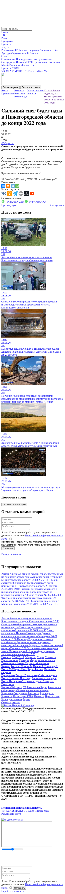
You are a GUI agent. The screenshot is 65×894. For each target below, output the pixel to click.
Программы (8, 675)
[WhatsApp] (17, 186)
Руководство (45, 59)
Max (46, 71)
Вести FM (7, 669)
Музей (5, 65)
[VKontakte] (3, 186)
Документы (27, 65)
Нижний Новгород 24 (45, 666)
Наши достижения (26, 59)
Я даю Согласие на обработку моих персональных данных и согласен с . (32, 535)
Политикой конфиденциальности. (21, 807)
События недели (47, 675)
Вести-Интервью (11, 681)
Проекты (6, 44)
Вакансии (14, 65)
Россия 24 (26, 666)
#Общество (7, 143)
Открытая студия (31, 681)
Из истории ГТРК (23, 696)
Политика (50, 657)
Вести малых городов (44, 678)
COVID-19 (18, 657)
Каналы (5, 666)
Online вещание (10, 87)
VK (3, 71)
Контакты (54, 62)
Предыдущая (8, 205)
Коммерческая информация (32, 690)
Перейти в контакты (12, 891)
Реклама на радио (29, 50)
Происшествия (9, 660)
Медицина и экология (42, 660)
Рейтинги (32, 53)
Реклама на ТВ (9, 50)
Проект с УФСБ (10, 68)
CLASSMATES (14, 71)
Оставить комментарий (14, 504)
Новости (6, 32)
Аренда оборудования (13, 53)
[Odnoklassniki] (8, 186)
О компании (8, 59)
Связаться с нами (31, 87)
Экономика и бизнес (13, 663)
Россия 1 (16, 666)
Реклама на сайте (49, 50)
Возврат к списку (11, 554)
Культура (24, 660)
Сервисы (6, 702)
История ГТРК (24, 62)
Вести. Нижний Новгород (16, 678)
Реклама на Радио (37, 687)
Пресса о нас (41, 62)
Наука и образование (37, 663)
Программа (7, 41)
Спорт (40, 657)
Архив (16, 702)
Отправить (8, 548)
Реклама (6, 687)
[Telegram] (13, 186)
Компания (7, 693)
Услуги (5, 47)
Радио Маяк (20, 669)
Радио (4, 38)
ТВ (3, 35)
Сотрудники (8, 62)
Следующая (57, 205)
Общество (30, 657)
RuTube (39, 71)
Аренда (12, 690)
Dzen (31, 71)
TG (26, 71)
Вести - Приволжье (27, 675)
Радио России (35, 669)
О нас (4, 56)
